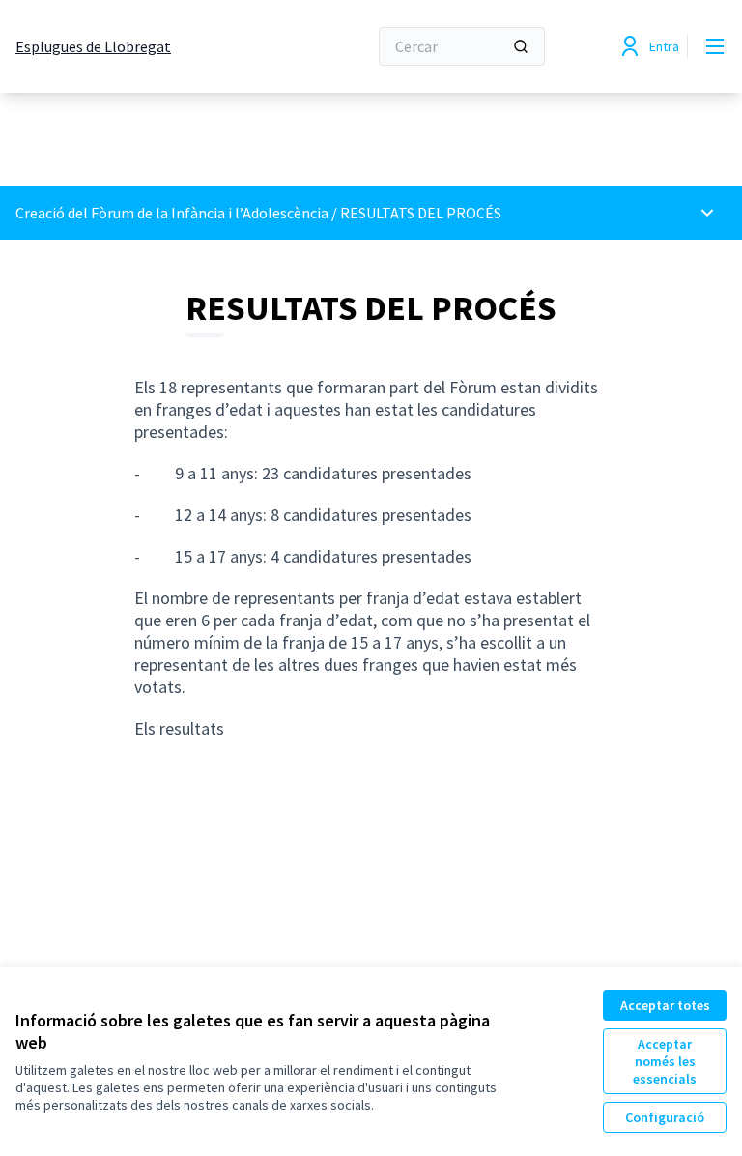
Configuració (664, 1117)
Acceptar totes (665, 1005)
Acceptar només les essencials (665, 1061)
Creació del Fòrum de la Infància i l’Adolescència (173, 212)
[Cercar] (520, 46)
